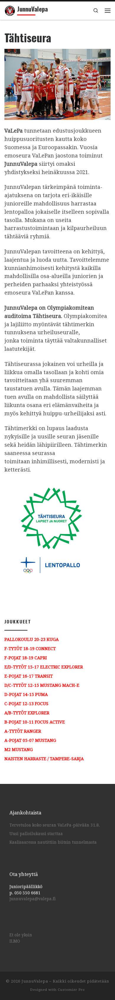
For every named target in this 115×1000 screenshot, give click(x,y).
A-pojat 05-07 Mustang (30, 740)
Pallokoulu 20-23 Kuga (31, 639)
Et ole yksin (20, 935)
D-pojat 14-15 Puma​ (26, 694)
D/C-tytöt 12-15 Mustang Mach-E (41, 685)
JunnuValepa (35, 981)
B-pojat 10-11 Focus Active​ (34, 722)
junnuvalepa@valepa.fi (32, 898)
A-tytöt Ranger (22, 731)
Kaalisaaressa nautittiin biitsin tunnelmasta (53, 842)
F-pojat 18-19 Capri (25, 657)
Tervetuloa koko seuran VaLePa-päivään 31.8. (54, 825)
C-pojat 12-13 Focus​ (26, 703)
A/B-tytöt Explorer (26, 712)
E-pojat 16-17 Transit (28, 676)
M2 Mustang (18, 749)
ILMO (14, 941)
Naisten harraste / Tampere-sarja (44, 758)
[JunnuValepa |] (9, 10)
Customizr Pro (71, 990)
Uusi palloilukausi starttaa (36, 833)
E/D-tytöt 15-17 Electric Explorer (43, 667)
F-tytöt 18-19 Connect (30, 648)
